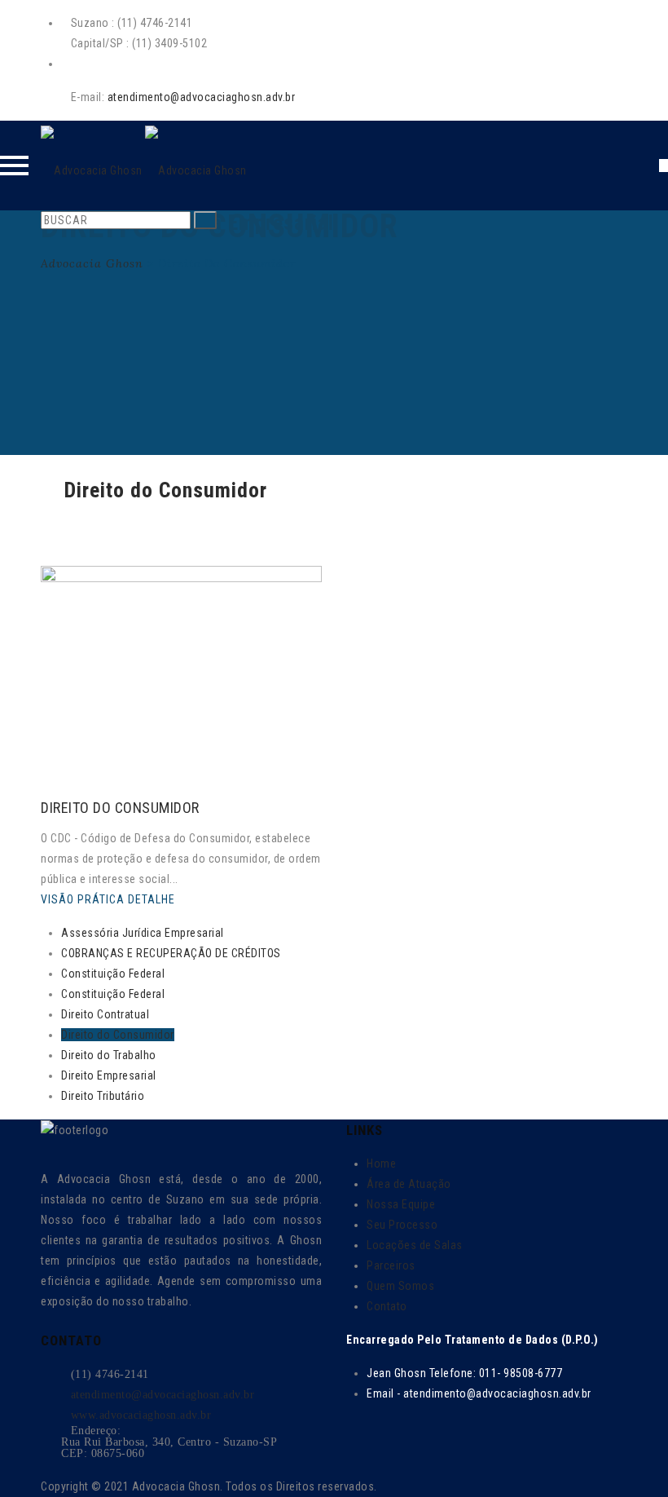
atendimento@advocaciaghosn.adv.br (202, 97)
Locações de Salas (415, 1245)
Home (381, 1163)
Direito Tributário (102, 1095)
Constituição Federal (113, 973)
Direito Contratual (105, 1014)
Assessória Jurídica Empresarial (142, 932)
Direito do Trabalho (108, 1055)
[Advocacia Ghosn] (144, 165)
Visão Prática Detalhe (109, 899)
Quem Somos (400, 1285)
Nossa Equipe (401, 1204)
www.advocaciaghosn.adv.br (141, 1415)
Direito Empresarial (108, 1075)
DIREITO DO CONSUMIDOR (120, 807)
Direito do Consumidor (117, 1034)
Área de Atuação (409, 1183)
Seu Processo (402, 1224)
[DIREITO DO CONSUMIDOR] (49, 789)
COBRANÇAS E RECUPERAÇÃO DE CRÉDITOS (171, 953)
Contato (387, 1306)
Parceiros (391, 1265)
